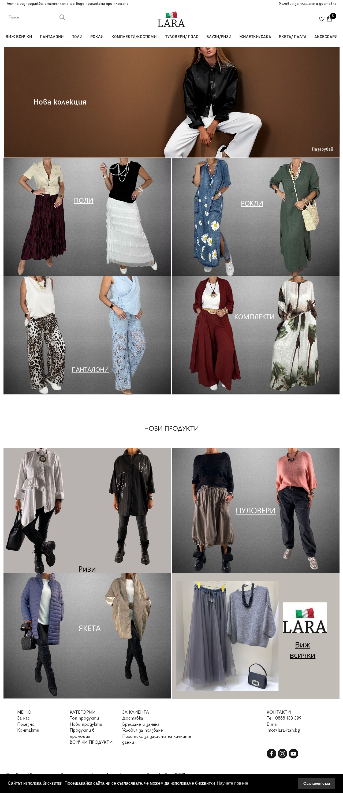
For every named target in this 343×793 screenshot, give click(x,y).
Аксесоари (326, 37)
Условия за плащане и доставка (307, 4)
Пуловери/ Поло (182, 37)
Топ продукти (84, 718)
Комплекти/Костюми (134, 37)
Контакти (28, 730)
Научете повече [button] (232, 783)
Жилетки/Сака (255, 37)
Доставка (132, 718)
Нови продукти (86, 724)
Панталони (52, 37)
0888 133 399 (288, 718)
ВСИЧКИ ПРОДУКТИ (91, 742)
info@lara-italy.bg (283, 730)
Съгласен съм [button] (316, 783)
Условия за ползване (142, 730)
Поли (77, 37)
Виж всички (19, 37)
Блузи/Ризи (219, 37)
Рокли (97, 37)
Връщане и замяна (140, 724)
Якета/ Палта (293, 37)
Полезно (26, 724)
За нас (23, 718)
